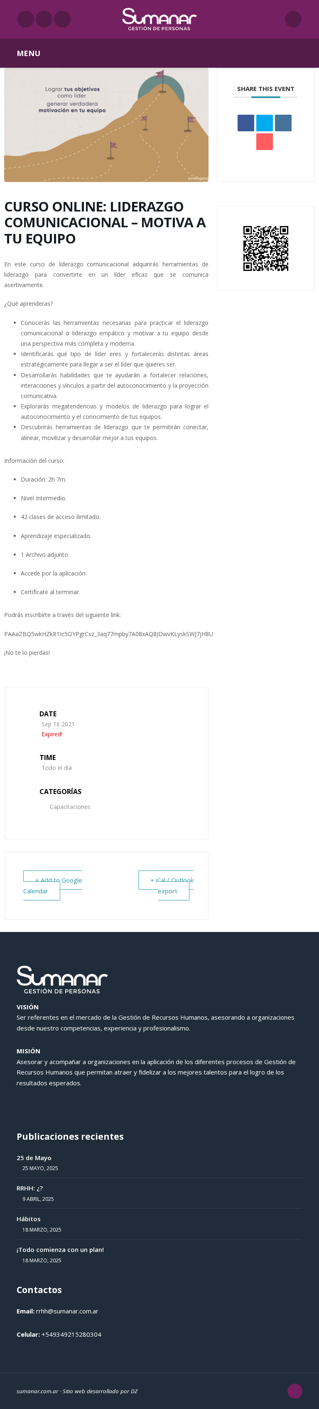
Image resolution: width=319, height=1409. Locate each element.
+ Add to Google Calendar (52, 885)
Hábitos (29, 1219)
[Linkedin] (283, 123)
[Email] (264, 141)
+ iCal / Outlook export (172, 885)
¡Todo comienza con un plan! (60, 1249)
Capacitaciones (70, 807)
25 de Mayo (34, 1157)
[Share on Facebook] (246, 123)
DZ (134, 1391)
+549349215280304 (71, 1334)
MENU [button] (28, 53)
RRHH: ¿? (30, 1188)
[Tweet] (264, 123)
